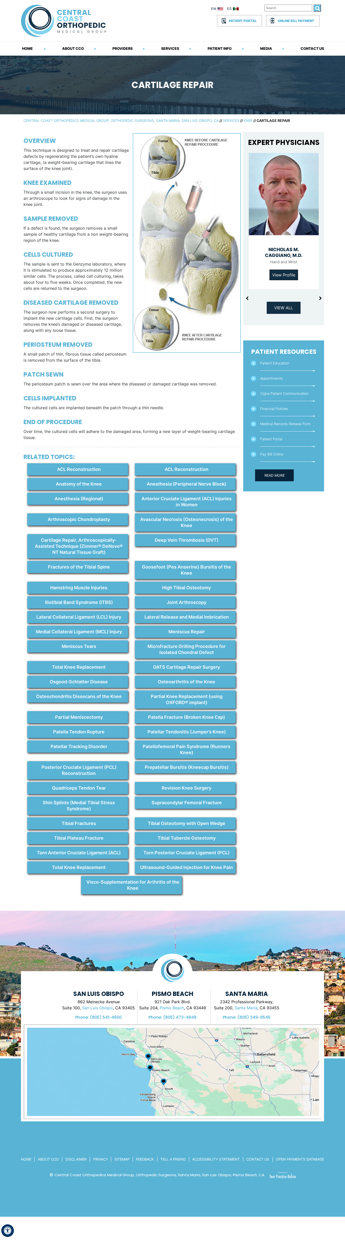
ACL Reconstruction (79, 469)
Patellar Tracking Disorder (79, 746)
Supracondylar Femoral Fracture (187, 802)
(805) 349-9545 (253, 1017)
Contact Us (312, 48)
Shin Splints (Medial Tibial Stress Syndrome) (79, 805)
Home (27, 48)
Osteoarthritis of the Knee (186, 681)
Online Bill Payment (296, 21)
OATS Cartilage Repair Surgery (186, 667)
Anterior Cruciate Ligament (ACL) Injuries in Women (186, 501)
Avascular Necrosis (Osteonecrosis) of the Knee (186, 522)
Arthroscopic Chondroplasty (79, 519)
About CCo (48, 1159)
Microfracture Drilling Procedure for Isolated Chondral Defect (186, 649)
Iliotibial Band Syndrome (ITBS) (79, 602)
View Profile (283, 274)
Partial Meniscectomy (79, 717)
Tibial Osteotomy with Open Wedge (186, 823)
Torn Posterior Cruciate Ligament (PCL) (186, 852)
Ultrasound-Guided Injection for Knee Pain (186, 867)
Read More (274, 475)
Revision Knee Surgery (186, 788)
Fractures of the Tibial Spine (79, 567)
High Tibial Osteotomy (186, 587)
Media (266, 48)
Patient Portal (243, 21)
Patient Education (274, 363)
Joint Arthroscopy (186, 602)
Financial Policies (274, 408)
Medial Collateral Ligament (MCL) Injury (79, 631)
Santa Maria (246, 1007)
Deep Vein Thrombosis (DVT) (186, 540)
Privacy (100, 1159)
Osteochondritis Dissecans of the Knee (79, 696)
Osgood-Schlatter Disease (79, 681)
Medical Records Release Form (285, 424)
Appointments (271, 378)
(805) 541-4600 (106, 1017)
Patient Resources (283, 351)
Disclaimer (76, 1159)
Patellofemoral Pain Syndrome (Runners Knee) (186, 749)
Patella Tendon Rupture (79, 731)
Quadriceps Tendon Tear (79, 788)
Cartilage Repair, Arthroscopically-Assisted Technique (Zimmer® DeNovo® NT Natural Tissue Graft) (79, 546)
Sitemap (122, 1159)
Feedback (145, 1159)
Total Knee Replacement (79, 667)
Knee (248, 120)
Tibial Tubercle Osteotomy (187, 838)
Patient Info (220, 48)
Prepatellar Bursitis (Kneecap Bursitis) (187, 767)
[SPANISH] (235, 9)
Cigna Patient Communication (284, 393)
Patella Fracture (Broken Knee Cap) (186, 717)
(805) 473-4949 (179, 1017)
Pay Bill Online (271, 454)
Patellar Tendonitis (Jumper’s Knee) (186, 731)
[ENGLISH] (217, 10)
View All (283, 307)
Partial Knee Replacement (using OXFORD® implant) (187, 699)
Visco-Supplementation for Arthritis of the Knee (132, 885)
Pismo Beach (172, 1007)
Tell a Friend (173, 1159)
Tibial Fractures (79, 823)
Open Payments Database (300, 1159)
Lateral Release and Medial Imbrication (186, 617)
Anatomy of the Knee (79, 484)
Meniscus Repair (186, 631)
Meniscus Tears (79, 646)
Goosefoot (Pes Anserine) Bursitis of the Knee (186, 570)
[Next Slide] (320, 298)
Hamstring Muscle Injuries (78, 587)
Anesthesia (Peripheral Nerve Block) (186, 484)
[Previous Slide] (247, 298)
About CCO (73, 48)
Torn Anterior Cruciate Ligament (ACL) (79, 852)
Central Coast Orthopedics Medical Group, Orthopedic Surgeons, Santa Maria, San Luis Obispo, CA (121, 120)
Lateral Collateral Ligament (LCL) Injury (78, 617)
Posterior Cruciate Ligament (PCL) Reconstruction (78, 770)
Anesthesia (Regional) (79, 498)
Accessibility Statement (216, 1159)
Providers (122, 48)
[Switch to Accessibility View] (7, 1230)
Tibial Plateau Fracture (79, 838)
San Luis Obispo (97, 1007)
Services (170, 48)
